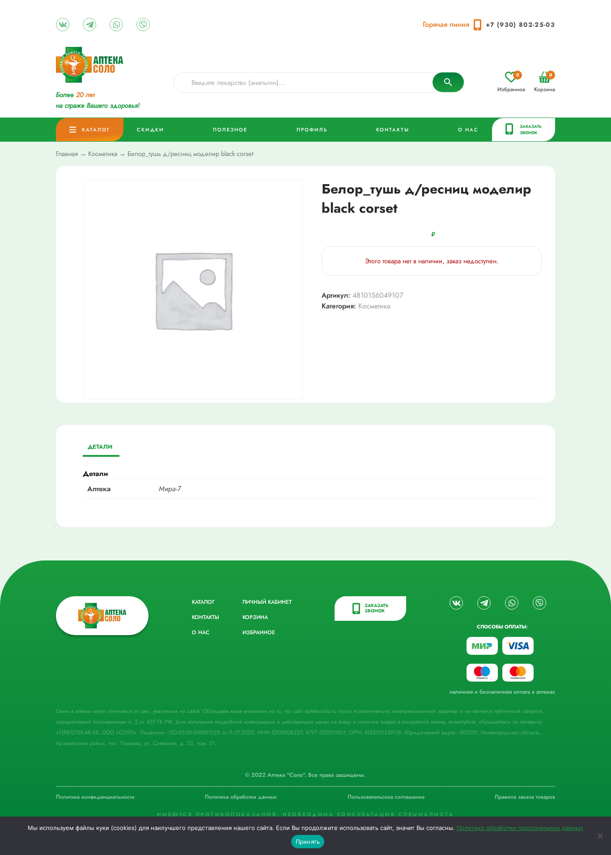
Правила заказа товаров (525, 797)
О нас (468, 129)
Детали (100, 446)
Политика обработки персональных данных (520, 827)
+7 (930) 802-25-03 (520, 24)
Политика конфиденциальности (95, 797)
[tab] (100, 447)
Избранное (511, 82)
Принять (308, 841)
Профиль (312, 129)
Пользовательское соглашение (386, 797)
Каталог (96, 129)
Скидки (150, 129)
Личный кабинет (267, 602)
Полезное (230, 129)
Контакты (392, 129)
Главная (67, 154)
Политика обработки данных (241, 797)
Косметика (102, 154)
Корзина (544, 82)
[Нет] (599, 835)
